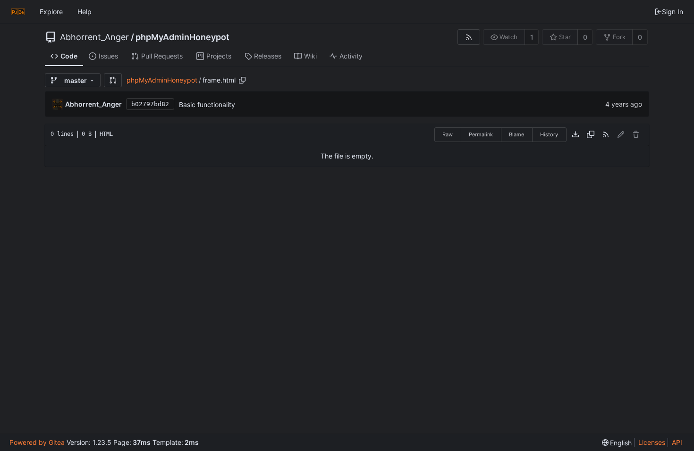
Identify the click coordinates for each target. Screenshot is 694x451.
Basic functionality (207, 104)
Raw (447, 134)
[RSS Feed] (468, 37)
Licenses (651, 442)
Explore (51, 12)
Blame (516, 134)
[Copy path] (242, 80)
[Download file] (575, 134)
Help (84, 12)
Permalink (481, 134)
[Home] (18, 11)
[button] (113, 80)
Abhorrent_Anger (94, 37)
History (549, 134)
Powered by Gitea (37, 442)
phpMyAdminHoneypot (182, 37)
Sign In (672, 12)
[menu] (617, 443)
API (677, 442)
